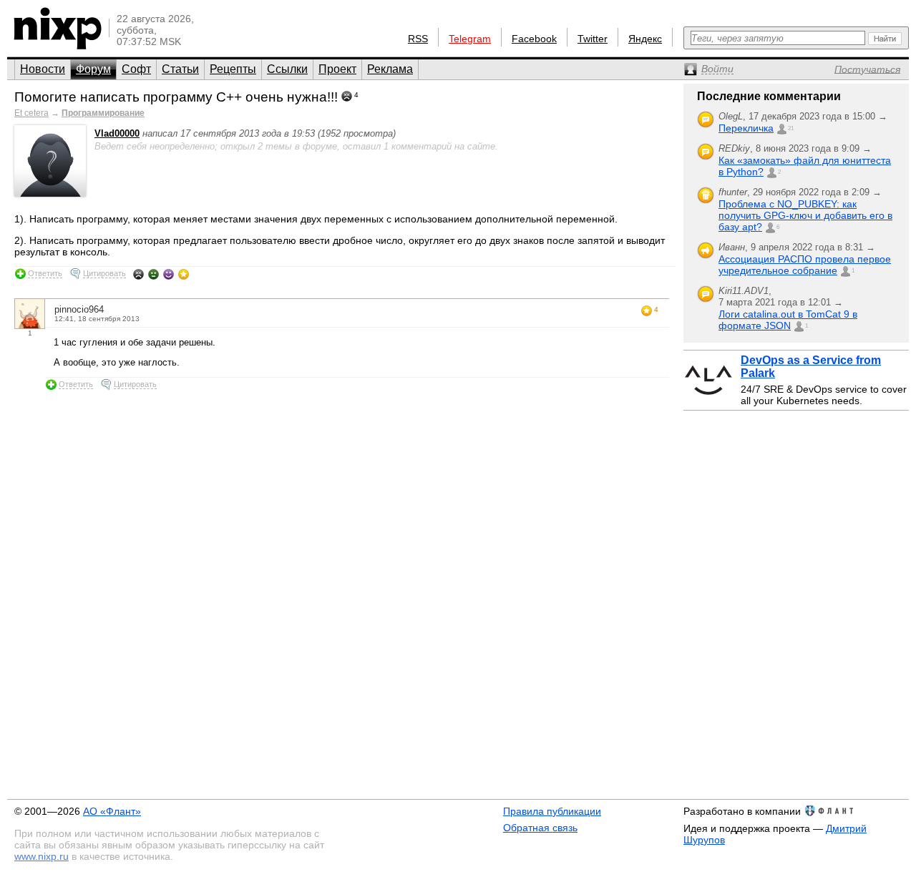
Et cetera (31, 113)
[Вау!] (183, 274)
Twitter (593, 38)
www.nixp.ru (41, 856)
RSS (418, 38)
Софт (136, 69)
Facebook (534, 38)
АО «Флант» (112, 811)
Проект (337, 69)
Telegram (470, 38)
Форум (93, 69)
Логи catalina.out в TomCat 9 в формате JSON (787, 319)
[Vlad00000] (50, 193)
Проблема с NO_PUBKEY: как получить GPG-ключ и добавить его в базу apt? (805, 215)
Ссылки (287, 69)
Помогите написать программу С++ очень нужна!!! (176, 96)
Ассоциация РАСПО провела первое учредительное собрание (804, 264)
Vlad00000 (117, 133)
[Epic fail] (138, 274)
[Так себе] (153, 274)
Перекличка (746, 128)
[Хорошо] (168, 274)
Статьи (180, 69)
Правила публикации (552, 811)
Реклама (390, 69)
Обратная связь (540, 827)
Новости (42, 69)
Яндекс (645, 38)
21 (791, 128)
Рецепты (233, 69)
